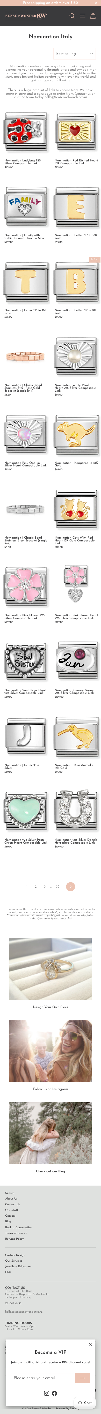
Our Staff (11, 1210)
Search (9, 1193)
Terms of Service (16, 1233)
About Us (11, 1198)
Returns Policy (14, 1239)
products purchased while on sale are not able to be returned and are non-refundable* (51, 911)
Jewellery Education (18, 1266)
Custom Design (15, 1255)
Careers (10, 1216)
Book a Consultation (18, 1227)
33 (57, 887)
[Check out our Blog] (50, 1133)
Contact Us (12, 1204)
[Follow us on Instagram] (50, 1051)
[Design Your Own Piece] (50, 969)
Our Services (13, 1261)
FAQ (8, 1272)
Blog (8, 1221)
